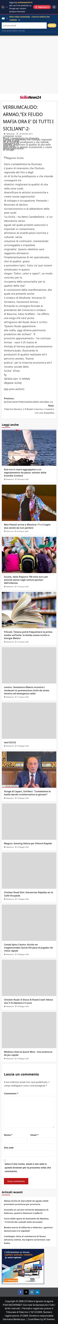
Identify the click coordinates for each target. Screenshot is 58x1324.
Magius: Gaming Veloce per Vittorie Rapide (28, 843)
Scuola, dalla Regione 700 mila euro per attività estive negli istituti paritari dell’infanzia (26, 580)
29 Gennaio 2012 (26, 134)
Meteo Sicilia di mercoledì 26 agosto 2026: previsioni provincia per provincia (26, 1202)
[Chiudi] (6, 7)
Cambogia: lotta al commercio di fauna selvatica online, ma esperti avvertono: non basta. (27, 1239)
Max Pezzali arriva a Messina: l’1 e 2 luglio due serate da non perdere (27, 526)
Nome (8, 1135)
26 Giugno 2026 (22, 531)
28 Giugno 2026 (23, 479)
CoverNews (34, 1319)
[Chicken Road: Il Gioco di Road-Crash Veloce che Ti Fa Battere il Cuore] (29, 978)
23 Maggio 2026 (23, 798)
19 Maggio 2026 (23, 1058)
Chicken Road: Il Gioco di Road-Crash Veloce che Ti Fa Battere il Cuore (28, 1001)
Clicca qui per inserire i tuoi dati (13, 31)
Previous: (28, 400)
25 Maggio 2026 (23, 746)
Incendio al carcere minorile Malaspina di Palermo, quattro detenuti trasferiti (26, 1211)
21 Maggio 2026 (23, 899)
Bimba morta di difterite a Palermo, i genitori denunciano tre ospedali (28, 1229)
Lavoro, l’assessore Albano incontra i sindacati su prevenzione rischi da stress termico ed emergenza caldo (26, 690)
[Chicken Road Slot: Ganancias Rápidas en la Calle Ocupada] (29, 870)
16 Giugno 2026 (23, 586)
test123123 (10, 742)
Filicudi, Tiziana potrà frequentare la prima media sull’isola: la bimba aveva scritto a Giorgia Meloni (28, 635)
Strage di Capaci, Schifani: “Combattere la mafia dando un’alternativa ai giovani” (27, 793)
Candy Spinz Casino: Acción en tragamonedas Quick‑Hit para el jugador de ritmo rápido (28, 947)
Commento (11, 1093)
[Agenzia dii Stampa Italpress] (23, 1266)
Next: (29, 409)
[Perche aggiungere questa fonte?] (54, 7)
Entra (52, 25)
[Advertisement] (29, 65)
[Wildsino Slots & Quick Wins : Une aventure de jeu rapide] (29, 1030)
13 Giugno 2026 (23, 642)
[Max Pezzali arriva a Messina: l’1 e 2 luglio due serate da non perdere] (29, 503)
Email (34, 1135)
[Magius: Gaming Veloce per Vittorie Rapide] (29, 821)
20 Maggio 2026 (23, 954)
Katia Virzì (10, 531)
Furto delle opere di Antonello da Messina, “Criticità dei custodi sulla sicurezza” (26, 1220)
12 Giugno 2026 (23, 697)
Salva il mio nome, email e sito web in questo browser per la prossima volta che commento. (28, 1167)
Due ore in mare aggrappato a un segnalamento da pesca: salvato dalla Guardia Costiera (25, 472)
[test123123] (29, 721)
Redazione (10, 134)
